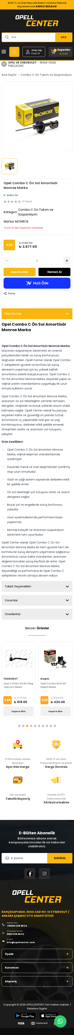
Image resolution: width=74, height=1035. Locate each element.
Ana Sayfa (9, 75)
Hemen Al (54, 272)
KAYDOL (60, 858)
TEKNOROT (10, 678)
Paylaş (11, 293)
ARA (64, 37)
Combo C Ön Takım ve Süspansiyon (46, 75)
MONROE (22, 221)
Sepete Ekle (19, 272)
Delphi (44, 678)
